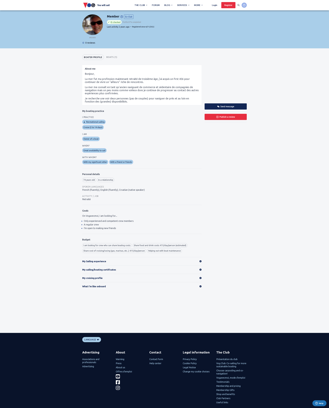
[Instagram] (131, 387)
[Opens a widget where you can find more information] (319, 403)
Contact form (156, 359)
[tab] (93, 57)
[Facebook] (131, 382)
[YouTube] (131, 376)
